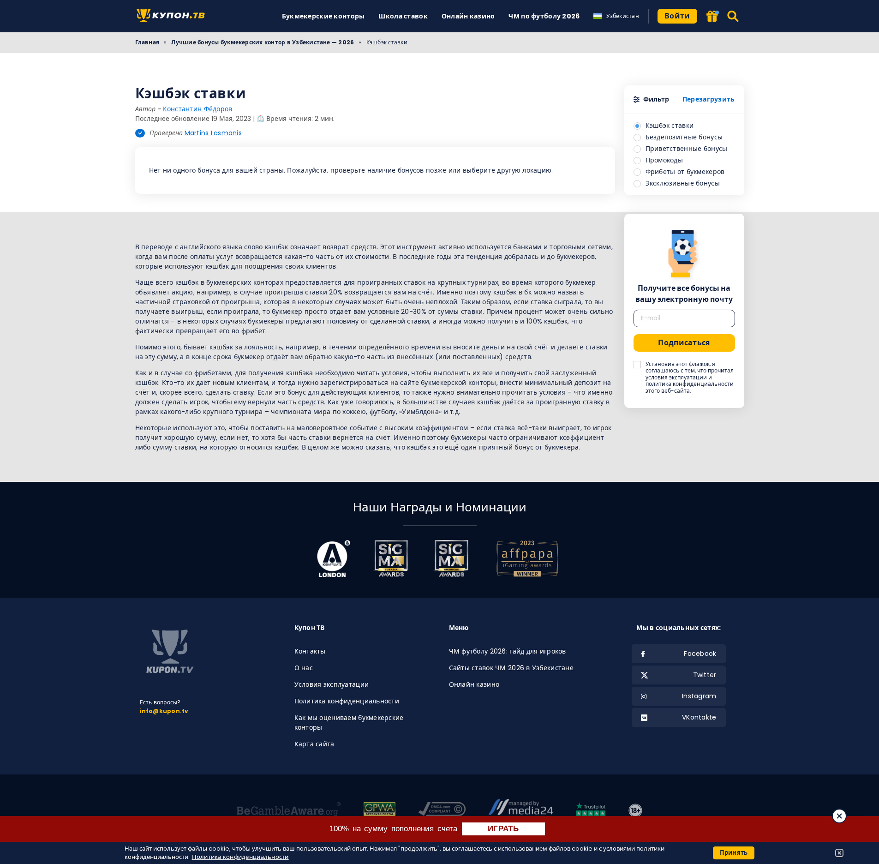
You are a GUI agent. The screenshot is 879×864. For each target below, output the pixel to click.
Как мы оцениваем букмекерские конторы (349, 722)
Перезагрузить (708, 99)
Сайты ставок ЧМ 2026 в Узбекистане (511, 667)
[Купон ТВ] (173, 16)
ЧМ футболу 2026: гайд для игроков (507, 651)
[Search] (733, 16)
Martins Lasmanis (213, 133)
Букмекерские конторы (323, 16)
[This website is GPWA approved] (379, 810)
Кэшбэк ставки (670, 125)
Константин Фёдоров (198, 109)
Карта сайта (314, 744)
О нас (303, 667)
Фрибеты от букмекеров (685, 171)
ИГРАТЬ (503, 828)
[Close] (839, 816)
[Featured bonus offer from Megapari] (712, 17)
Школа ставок (402, 16)
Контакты (310, 651)
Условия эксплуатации (331, 684)
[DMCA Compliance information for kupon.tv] (442, 810)
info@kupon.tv (164, 711)
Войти (677, 16)
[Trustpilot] (590, 810)
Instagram (699, 696)
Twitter (705, 674)
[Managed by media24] (520, 810)
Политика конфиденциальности (347, 701)
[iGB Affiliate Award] (333, 558)
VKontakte (699, 717)
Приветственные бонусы (687, 148)
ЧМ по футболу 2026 (544, 16)
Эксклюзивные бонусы (683, 183)
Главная (147, 42)
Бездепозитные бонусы (684, 137)
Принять (734, 852)
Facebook (700, 653)
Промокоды (664, 160)
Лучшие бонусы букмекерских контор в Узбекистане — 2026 (262, 42)
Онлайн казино (468, 16)
